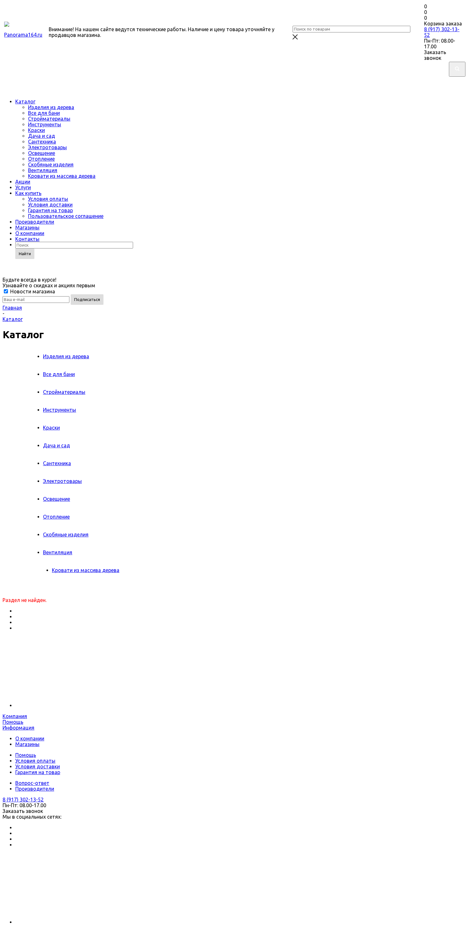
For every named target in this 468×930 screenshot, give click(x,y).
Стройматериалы (49, 119)
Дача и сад (41, 136)
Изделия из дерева (51, 107)
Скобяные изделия (51, 164)
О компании (29, 233)
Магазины (27, 227)
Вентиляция (42, 170)
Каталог (25, 101)
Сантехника (42, 141)
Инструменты (44, 124)
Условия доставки (50, 204)
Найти (25, 253)
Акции (22, 182)
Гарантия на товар (50, 210)
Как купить (28, 193)
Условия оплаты (48, 199)
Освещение (41, 153)
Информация (18, 728)
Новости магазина (32, 291)
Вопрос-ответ (32, 783)
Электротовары (47, 147)
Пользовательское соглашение (65, 216)
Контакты (27, 239)
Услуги (23, 187)
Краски (36, 130)
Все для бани (44, 113)
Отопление (41, 159)
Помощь (13, 722)
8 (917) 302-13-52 (23, 799)
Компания (15, 716)
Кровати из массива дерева (62, 176)
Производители (34, 222)
